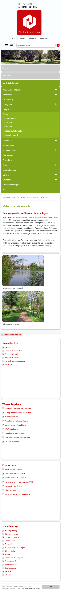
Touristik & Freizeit (10, 83)
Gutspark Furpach (11, 135)
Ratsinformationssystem (14, 558)
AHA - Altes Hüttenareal (13, 90)
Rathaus (8, 347)
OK (51, 587)
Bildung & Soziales (12, 354)
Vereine (8, 571)
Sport (5, 165)
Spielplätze (7, 160)
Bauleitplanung (11, 531)
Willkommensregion (11, 185)
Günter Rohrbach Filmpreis (15, 478)
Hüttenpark (8, 127)
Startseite (44, 39)
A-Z (13, 39)
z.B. (27, 245)
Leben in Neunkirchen (13, 351)
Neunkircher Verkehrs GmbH (16, 433)
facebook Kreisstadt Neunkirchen (18, 408)
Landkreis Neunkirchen (14, 486)
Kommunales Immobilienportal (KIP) (19, 482)
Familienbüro (10, 541)
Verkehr (6, 175)
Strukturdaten (10, 568)
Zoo (4, 189)
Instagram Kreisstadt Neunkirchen (18, 413)
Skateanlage (8, 155)
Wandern (7, 180)
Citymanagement (11, 534)
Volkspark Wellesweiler (13, 131)
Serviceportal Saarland (13, 469)
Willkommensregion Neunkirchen (18, 494)
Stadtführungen (9, 170)
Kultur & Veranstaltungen (15, 361)
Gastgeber (7, 104)
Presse (7, 554)
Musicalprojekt (11, 490)
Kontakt (32, 39)
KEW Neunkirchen (12, 429)
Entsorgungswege (12, 537)
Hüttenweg (7, 95)
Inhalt (22, 39)
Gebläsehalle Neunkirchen (15, 474)
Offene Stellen (10, 551)
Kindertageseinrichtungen (15, 548)
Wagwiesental (10, 118)
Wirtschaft (9, 364)
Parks (5, 114)
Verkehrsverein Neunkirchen (16, 425)
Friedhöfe (8, 544)
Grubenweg (8, 100)
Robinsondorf (8, 145)
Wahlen (8, 575)
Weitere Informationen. (32, 588)
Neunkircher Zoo (11, 417)
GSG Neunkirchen (12, 442)
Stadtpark (8, 122)
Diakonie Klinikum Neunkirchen (17, 437)
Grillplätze (7, 109)
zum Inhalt (7, 76)
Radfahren (7, 141)
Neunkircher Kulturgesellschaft (17, 421)
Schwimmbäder (9, 150)
